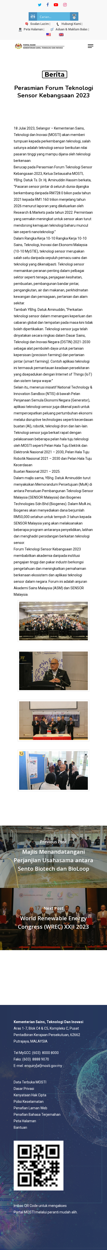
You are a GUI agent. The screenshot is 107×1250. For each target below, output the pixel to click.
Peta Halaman (25, 1121)
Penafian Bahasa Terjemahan (37, 1115)
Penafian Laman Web (30, 1108)
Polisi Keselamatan (29, 1102)
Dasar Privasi (24, 1089)
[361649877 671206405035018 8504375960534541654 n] (53, 793)
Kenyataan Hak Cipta (30, 1095)
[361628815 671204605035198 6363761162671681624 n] (53, 743)
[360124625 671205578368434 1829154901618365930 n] (53, 644)
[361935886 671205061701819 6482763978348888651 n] (53, 694)
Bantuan (20, 1127)
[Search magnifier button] (74, 16)
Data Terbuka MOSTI (30, 1082)
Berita (55, 74)
